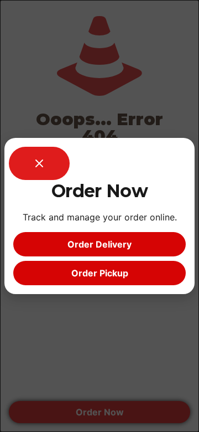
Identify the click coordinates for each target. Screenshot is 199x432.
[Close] (39, 163)
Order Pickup (99, 273)
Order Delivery (99, 244)
